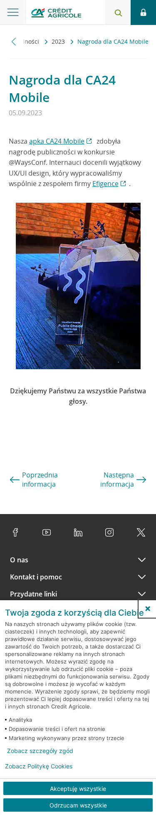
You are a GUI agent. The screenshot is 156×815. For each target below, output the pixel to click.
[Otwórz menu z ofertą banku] (13, 12)
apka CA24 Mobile (56, 141)
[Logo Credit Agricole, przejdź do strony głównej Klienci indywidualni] (56, 14)
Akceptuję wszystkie (78, 788)
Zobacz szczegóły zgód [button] (40, 751)
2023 (59, 41)
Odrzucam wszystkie (78, 805)
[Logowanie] (143, 12)
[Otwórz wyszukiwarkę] (118, 12)
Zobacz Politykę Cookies (38, 766)
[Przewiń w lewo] (14, 41)
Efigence (105, 183)
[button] (147, 608)
